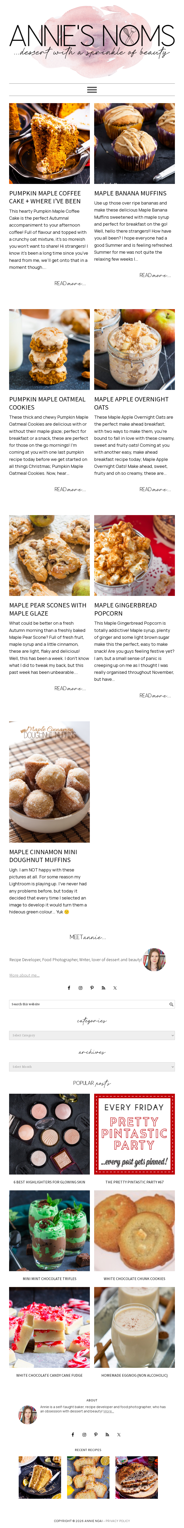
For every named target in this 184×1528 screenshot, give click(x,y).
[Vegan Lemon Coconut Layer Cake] (40, 1477)
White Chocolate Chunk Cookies (134, 1278)
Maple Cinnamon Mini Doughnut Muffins (43, 855)
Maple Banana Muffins (130, 193)
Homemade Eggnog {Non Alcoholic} (134, 1375)
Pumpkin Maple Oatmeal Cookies (47, 403)
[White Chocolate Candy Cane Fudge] (49, 1327)
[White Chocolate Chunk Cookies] (134, 1230)
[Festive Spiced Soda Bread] (136, 1477)
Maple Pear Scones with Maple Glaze (47, 609)
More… (109, 1411)
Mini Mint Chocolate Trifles (49, 1278)
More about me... (24, 975)
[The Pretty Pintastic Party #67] (134, 1134)
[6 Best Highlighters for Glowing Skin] (49, 1134)
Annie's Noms (92, 39)
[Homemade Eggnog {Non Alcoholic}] (134, 1327)
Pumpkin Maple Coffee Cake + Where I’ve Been (45, 197)
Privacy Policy (118, 1521)
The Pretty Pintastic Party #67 (134, 1182)
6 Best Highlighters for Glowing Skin (49, 1182)
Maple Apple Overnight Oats (131, 403)
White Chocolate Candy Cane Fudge (49, 1375)
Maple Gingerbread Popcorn (125, 609)
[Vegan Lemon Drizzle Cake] (88, 1477)
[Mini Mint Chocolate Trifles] (49, 1230)
